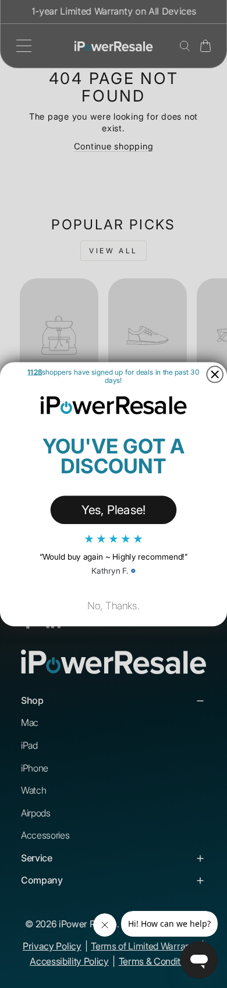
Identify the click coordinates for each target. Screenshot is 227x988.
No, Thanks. (113, 605)
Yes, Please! (113, 509)
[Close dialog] (215, 374)
